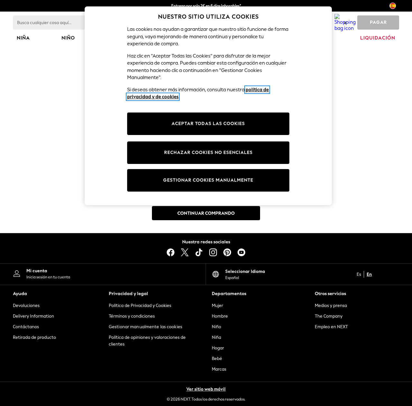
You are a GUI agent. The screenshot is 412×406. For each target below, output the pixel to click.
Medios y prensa (331, 305)
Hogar (218, 348)
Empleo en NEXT (331, 326)
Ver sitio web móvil (206, 389)
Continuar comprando (206, 213)
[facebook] (171, 252)
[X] (185, 252)
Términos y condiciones (132, 316)
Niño (216, 326)
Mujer (217, 305)
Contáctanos (26, 326)
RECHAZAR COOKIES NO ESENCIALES (208, 152)
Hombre (220, 316)
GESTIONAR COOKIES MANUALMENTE (208, 180)
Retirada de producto (34, 337)
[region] (208, 105)
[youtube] (241, 252)
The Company (328, 316)
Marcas (219, 369)
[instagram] (213, 252)
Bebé (217, 358)
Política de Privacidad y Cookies (140, 305)
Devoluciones (26, 305)
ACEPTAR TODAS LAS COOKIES (208, 123)
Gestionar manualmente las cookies (145, 326)
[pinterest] (227, 252)
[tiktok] (199, 252)
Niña (216, 337)
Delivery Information (33, 316)
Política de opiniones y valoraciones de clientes (147, 341)
